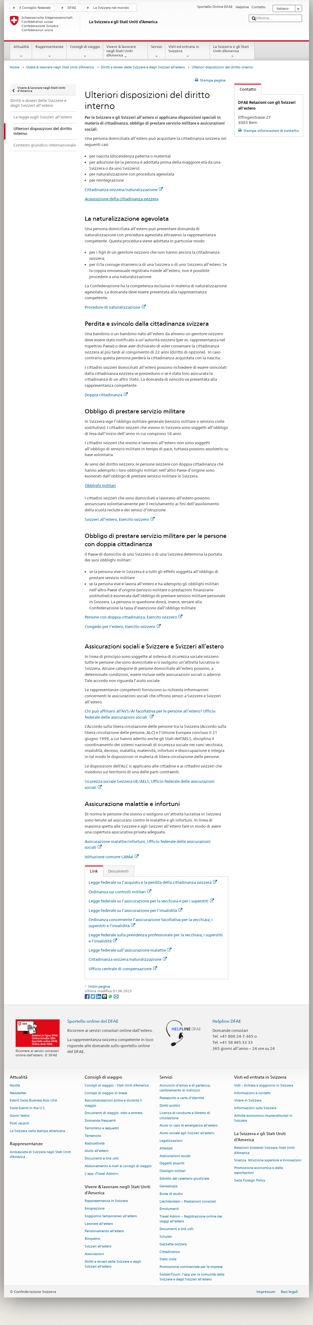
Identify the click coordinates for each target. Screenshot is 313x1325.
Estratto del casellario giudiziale (184, 1179)
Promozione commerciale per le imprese (191, 1267)
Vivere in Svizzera (247, 1101)
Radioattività (95, 1143)
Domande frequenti (100, 1121)
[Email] (116, 996)
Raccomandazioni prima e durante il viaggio (113, 1103)
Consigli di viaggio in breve (106, 1093)
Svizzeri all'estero (98, 1246)
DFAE (72, 8)
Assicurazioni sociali (175, 1156)
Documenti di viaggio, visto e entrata (113, 1113)
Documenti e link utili (102, 1159)
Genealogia (169, 1186)
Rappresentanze (49, 46)
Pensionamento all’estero (104, 1231)
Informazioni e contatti (252, 1093)
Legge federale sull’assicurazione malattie (127, 950)
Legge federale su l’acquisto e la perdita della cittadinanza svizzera (150, 882)
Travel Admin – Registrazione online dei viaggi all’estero (191, 1219)
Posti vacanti (19, 1123)
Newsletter (18, 1093)
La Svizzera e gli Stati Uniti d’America (231, 48)
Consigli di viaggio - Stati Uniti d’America (117, 1085)
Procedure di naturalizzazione (112, 307)
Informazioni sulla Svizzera (255, 1108)
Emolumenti (169, 1209)
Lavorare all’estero (99, 1224)
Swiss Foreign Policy (249, 1181)
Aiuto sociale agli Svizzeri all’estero (187, 1133)
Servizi (156, 46)
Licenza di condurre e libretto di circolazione (185, 1115)
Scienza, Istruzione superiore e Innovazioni (267, 1161)
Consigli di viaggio (85, 46)
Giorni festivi (19, 1116)
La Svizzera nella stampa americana (37, 1131)
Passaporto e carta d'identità (182, 1098)
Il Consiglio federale (34, 8)
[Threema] (105, 996)
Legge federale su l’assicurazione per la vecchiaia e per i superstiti (148, 900)
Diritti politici (170, 1106)
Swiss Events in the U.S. (28, 1108)
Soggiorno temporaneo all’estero (111, 1216)
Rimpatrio (92, 1239)
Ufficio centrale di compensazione (120, 968)
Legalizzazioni (171, 1141)
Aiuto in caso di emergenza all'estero (189, 1126)
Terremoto (93, 1136)
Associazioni (94, 1254)
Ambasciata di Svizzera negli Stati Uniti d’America (40, 1154)
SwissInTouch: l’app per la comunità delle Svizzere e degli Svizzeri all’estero (192, 1276)
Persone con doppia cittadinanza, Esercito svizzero (131, 617)
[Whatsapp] (111, 996)
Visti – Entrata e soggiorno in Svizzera (263, 1085)
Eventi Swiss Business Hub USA (33, 1101)
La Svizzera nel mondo (111, 8)
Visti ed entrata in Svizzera (183, 48)
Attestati (166, 1148)
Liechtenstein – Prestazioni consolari (188, 1201)
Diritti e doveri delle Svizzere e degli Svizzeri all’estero (143, 67)
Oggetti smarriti (172, 1164)
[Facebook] (87, 996)
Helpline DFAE (226, 1021)
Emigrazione (95, 1209)
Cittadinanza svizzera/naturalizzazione (121, 189)
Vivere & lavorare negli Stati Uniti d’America (121, 51)
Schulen (166, 1237)
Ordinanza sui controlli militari (117, 891)
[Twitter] (93, 996)
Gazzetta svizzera (173, 1244)
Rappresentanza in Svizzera (106, 1201)
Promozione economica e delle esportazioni (258, 1170)
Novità (15, 1085)
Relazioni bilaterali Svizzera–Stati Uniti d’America (264, 1150)
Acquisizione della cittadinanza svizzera (121, 198)
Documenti (118, 871)
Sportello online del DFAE (93, 1021)
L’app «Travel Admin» (102, 1174)
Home (14, 67)
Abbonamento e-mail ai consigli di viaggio (118, 1166)
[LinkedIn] (99, 996)
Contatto (245, 89)
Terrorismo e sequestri (102, 1128)
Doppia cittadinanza (103, 394)
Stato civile (168, 1259)
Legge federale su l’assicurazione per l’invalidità (133, 910)
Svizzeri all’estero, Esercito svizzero (117, 519)
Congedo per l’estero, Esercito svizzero (120, 626)
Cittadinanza (170, 1252)
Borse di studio (171, 1194)
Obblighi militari (100, 485)
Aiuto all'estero (97, 1151)
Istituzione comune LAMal (109, 856)
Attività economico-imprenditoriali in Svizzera (263, 1118)
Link (91, 871)
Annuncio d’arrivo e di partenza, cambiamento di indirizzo (185, 1088)
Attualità (21, 46)
